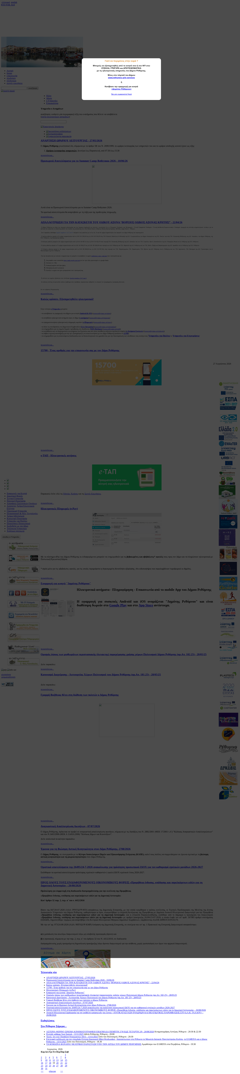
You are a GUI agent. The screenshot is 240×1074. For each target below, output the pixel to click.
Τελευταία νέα (49, 972)
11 (50, 1060)
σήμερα (52, 1071)
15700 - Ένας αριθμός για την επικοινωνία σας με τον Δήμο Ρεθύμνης (77, 987)
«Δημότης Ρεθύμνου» (121, 89)
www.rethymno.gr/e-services (121, 77)
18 (50, 1063)
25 (50, 1066)
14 (61, 1060)
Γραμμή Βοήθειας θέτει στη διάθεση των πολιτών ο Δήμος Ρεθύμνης (76, 1000)
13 (57, 1060)
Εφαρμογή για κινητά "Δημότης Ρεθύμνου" (65, 992)
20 (57, 1063)
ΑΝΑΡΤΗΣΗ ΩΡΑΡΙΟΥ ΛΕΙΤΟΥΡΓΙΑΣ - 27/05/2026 (70, 977)
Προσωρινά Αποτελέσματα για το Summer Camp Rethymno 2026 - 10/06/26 (80, 980)
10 (46, 1060)
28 (61, 1066)
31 (46, 1068)
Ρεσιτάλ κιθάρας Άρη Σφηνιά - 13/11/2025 (65, 1034)
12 (54, 1060)
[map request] (76, 967)
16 (42, 1063)
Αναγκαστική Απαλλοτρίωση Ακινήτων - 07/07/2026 (69, 1002)
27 (57, 1066)
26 (54, 1066)
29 (66, 1066)
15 (66, 1060)
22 (66, 1063)
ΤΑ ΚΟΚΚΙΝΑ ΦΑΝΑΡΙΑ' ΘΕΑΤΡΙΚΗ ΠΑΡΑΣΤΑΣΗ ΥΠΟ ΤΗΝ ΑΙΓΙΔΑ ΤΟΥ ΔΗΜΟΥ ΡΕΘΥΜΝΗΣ (93, 1044)
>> (61, 1071)
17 (46, 1063)
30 (42, 1068)
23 (42, 1066)
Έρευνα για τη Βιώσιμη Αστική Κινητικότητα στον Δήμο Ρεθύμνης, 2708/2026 (81, 1005)
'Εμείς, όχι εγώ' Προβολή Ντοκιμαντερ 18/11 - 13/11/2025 (72, 1036)
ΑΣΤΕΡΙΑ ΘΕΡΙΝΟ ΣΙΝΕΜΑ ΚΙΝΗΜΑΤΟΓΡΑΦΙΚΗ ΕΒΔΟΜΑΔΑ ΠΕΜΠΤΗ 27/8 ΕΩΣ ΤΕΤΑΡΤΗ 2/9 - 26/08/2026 (100, 1031)
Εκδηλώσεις (47, 1020)
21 (61, 1063)
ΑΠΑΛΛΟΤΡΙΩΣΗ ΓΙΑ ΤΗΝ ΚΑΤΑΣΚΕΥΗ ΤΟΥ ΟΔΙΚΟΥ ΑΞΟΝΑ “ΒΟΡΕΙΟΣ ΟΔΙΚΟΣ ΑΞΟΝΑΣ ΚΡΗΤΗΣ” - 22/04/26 (102, 982)
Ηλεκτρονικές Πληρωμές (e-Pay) (61, 990)
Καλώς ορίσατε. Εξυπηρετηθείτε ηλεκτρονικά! (67, 985)
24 (46, 1066)
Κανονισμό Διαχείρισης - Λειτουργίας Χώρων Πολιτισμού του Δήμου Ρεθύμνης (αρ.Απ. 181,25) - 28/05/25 (93, 997)
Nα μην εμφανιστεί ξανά (121, 94)
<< (42, 1071)
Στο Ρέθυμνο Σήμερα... (54, 1026)
